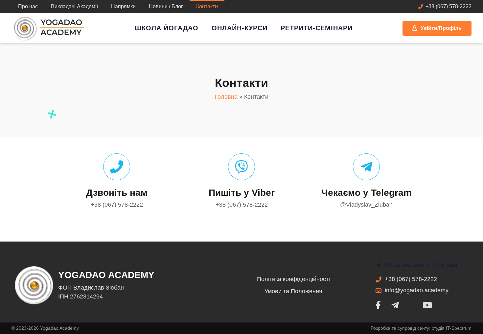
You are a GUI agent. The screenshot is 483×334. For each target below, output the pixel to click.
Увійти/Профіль (441, 28)
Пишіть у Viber (242, 193)
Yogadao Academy (106, 275)
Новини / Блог (166, 6)
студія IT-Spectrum (452, 328)
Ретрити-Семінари (317, 28)
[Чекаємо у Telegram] (366, 166)
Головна (226, 96)
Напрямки (123, 6)
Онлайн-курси (239, 28)
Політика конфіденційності (293, 279)
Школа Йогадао (166, 28)
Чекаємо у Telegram (366, 193)
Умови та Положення (293, 291)
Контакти (207, 6)
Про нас (28, 6)
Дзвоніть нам (117, 193)
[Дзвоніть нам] (116, 166)
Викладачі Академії (74, 6)
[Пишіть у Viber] (241, 166)
